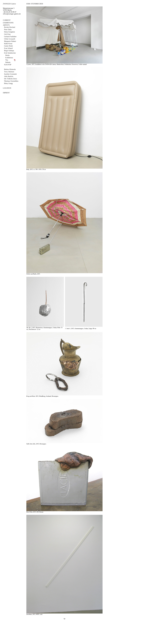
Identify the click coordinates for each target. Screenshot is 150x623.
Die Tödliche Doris (10, 79)
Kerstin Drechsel (9, 27)
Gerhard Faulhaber (10, 36)
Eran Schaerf (8, 48)
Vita (6, 60)
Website (7, 62)
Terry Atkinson (9, 72)
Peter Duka (7, 29)
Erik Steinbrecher (10, 53)
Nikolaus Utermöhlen (11, 81)
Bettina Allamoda (10, 69)
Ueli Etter (7, 34)
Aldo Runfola (8, 76)
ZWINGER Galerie (9, 4)
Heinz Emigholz (9, 32)
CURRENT (7, 20)
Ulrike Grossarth (9, 39)
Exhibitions (9, 58)
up (64, 618)
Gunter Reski (8, 46)
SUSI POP (7, 65)
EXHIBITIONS (8, 23)
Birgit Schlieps (9, 51)
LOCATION (7, 88)
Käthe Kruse (8, 43)
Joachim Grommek (10, 74)
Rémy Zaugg (8, 83)
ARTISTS (6, 25)
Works (7, 55)
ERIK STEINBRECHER (34, 4)
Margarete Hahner (10, 41)
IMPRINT (6, 93)
